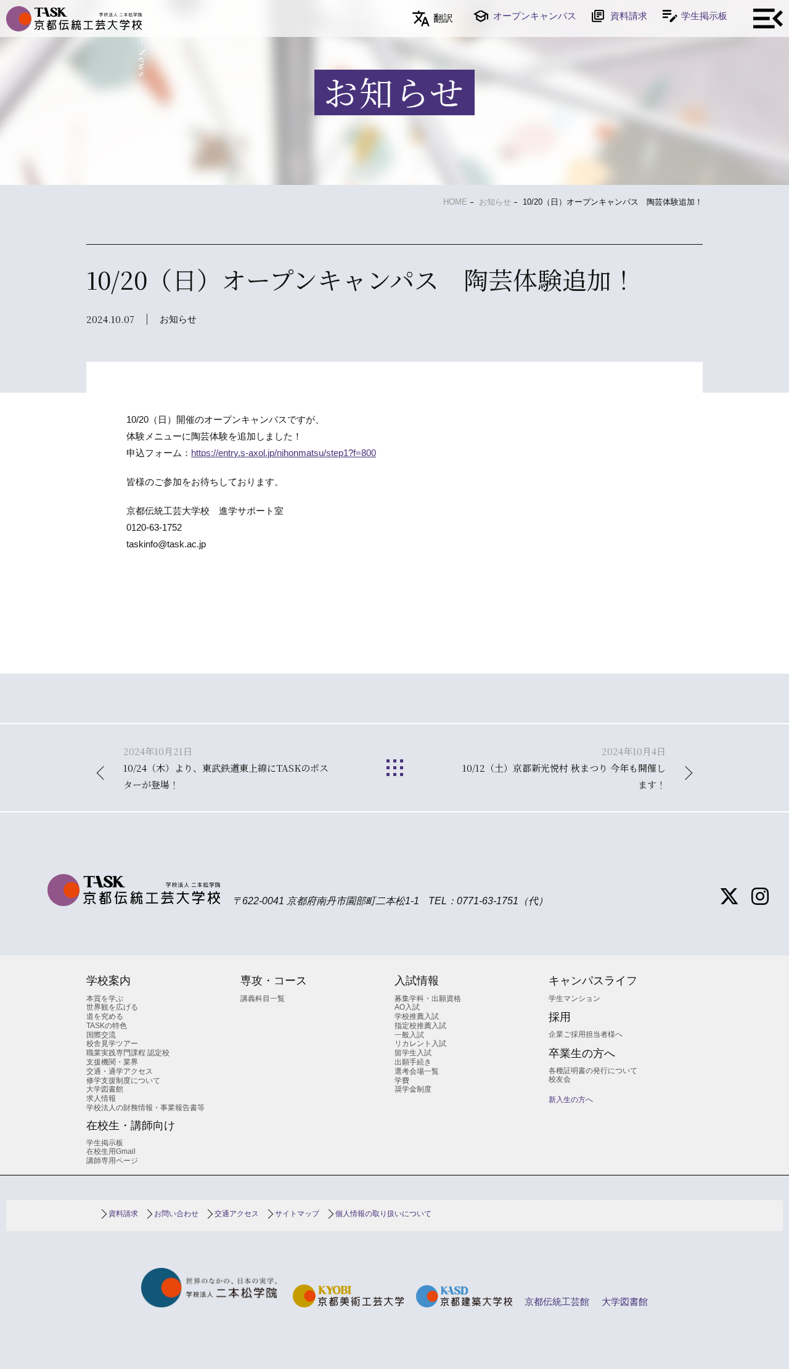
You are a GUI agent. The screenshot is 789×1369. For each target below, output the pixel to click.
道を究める (104, 1016)
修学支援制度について (123, 1080)
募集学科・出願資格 (427, 998)
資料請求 (628, 15)
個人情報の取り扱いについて (383, 1213)
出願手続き (412, 1062)
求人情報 (101, 1098)
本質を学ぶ (104, 998)
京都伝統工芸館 (557, 1301)
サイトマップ (297, 1213)
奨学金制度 (412, 1089)
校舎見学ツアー (112, 1043)
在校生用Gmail (111, 1151)
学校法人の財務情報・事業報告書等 (145, 1107)
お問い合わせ (176, 1213)
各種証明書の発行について (593, 1070)
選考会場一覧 (416, 1071)
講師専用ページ (112, 1160)
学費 (401, 1080)
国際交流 (101, 1035)
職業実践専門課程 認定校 (128, 1052)
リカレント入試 (420, 1043)
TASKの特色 (106, 1025)
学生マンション (574, 998)
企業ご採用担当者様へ (586, 1034)
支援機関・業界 (112, 1062)
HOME (455, 201)
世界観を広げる (112, 1007)
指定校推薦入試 (420, 1025)
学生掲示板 (704, 15)
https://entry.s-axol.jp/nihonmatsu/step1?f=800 (283, 452)
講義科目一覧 (262, 998)
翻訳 (443, 18)
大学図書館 (104, 1089)
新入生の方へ (571, 1099)
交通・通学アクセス (119, 1071)
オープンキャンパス (534, 15)
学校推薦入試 (416, 1016)
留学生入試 (412, 1052)
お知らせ (495, 201)
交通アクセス (237, 1213)
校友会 (560, 1079)
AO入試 (407, 1007)
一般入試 (409, 1035)
